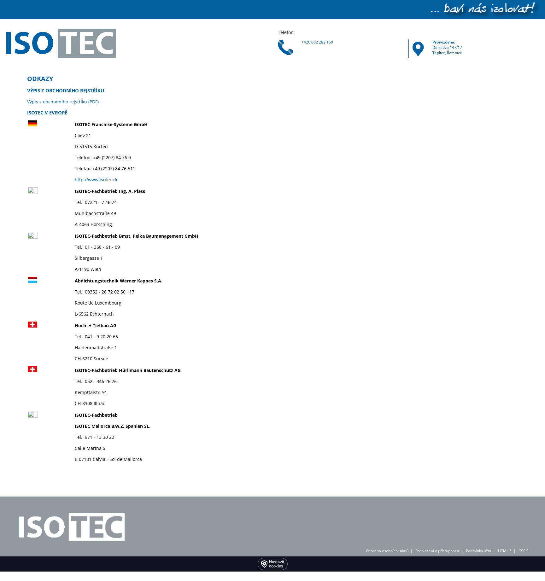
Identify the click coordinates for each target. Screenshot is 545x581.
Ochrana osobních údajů (387, 551)
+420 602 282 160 (317, 42)
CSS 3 (524, 551)
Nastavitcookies (276, 564)
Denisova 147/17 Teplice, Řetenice (447, 47)
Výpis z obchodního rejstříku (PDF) (63, 102)
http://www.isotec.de (97, 180)
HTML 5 (505, 551)
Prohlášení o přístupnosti (437, 551)
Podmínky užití (478, 551)
